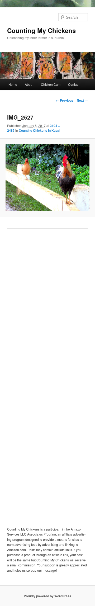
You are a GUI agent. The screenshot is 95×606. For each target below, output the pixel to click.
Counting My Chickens (41, 30)
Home (12, 84)
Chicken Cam (50, 84)
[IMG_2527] (47, 177)
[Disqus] (47, 306)
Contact (73, 84)
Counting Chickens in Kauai (39, 130)
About (29, 84)
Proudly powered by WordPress (47, 596)
